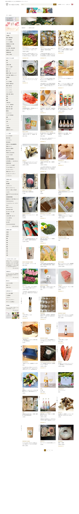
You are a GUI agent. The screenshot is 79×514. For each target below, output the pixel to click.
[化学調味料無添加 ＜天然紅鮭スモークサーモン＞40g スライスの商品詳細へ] (29, 101)
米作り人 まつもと (9, 207)
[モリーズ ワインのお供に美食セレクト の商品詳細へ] (47, 435)
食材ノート (8, 285)
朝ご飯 (7, 156)
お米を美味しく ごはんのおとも (12, 161)
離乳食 (7, 110)
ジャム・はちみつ (9, 91)
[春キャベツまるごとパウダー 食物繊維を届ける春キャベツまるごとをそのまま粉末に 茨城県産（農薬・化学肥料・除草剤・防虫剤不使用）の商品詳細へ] (65, 256)
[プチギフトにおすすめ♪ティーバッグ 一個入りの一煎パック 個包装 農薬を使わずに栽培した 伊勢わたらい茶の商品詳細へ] (29, 126)
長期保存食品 (8, 163)
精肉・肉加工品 (9, 85)
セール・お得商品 (9, 41)
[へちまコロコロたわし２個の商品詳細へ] (65, 231)
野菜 (7, 60)
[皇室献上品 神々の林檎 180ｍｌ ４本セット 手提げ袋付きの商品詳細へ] (65, 126)
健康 (7, 117)
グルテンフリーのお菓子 (10, 165)
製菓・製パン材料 (9, 108)
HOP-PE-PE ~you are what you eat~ (12, 194)
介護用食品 (8, 127)
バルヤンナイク (9, 185)
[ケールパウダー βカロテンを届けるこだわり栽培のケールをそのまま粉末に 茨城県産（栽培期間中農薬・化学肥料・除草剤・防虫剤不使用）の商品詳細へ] (29, 435)
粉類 (7, 98)
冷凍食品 (7, 77)
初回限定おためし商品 (10, 43)
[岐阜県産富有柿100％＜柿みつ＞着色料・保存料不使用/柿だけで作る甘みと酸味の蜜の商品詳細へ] (65, 101)
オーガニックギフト (9, 169)
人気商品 (7, 35)
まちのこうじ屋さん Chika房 (11, 189)
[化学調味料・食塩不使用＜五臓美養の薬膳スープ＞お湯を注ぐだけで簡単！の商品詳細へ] (47, 101)
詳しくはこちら (15, 268)
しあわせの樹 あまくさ (10, 215)
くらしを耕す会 (9, 217)
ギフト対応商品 (9, 39)
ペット (7, 123)
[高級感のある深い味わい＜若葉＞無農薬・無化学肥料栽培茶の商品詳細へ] (29, 406)
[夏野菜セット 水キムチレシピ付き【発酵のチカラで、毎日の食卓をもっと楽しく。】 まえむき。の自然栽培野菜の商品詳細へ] (29, 383)
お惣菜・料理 (8, 64)
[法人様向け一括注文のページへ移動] (12, 19)
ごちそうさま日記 (9, 283)
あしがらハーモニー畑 (10, 211)
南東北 (7, 236)
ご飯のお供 (8, 102)
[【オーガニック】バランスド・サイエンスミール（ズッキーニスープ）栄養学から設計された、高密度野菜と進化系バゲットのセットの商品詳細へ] (29, 72)
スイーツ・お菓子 (9, 66)
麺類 (7, 100)
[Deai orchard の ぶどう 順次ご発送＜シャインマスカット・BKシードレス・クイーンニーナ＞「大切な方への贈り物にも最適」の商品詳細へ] (29, 45)
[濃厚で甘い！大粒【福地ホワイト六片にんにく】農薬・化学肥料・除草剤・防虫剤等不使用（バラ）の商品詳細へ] (65, 42)
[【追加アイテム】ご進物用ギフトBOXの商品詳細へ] (29, 358)
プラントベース (9, 87)
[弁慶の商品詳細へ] (47, 184)
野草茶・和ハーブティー (10, 171)
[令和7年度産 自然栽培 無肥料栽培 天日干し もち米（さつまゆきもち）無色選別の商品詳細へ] (47, 308)
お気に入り (68, 4)
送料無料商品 (8, 46)
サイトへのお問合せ (10, 301)
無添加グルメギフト (9, 129)
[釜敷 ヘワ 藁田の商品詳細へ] (65, 436)
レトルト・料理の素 (9, 104)
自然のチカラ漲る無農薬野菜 (11, 144)
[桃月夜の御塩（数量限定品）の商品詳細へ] (29, 184)
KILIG (7, 205)
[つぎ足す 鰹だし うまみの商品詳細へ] (29, 308)
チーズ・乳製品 (9, 81)
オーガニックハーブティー (11, 173)
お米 (7, 62)
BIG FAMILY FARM (9, 209)
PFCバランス (8, 119)
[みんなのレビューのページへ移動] (12, 29)
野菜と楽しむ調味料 (9, 148)
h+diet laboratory (9, 201)
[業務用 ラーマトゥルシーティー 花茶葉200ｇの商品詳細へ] (29, 207)
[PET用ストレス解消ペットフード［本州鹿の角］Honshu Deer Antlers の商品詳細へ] (65, 406)
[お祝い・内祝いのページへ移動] (12, 24)
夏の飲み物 (8, 142)
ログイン (63, 4)
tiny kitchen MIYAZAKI (10, 224)
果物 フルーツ (8, 68)
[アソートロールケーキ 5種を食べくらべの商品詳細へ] (65, 74)
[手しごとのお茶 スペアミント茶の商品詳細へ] (29, 255)
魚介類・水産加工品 (9, 83)
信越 (7, 240)
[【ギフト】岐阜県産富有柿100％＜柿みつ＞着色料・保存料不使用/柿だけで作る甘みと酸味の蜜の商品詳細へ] (29, 231)
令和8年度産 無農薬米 (10, 158)
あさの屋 (7, 222)
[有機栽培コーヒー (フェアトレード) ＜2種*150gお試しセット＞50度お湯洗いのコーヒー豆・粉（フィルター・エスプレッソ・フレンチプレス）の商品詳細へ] (65, 207)
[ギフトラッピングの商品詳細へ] (65, 382)
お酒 (7, 121)
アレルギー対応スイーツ (10, 167)
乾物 (7, 96)
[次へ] (52, 450)
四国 (7, 250)
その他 (7, 125)
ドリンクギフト (9, 140)
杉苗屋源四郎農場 (9, 196)
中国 (7, 248)
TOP (7, 15)
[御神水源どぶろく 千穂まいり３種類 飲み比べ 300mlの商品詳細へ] (47, 409)
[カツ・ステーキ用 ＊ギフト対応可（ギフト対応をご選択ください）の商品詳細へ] (29, 282)
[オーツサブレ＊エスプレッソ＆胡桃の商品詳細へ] (47, 208)
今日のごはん (8, 287)
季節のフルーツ (9, 146)
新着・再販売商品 (9, 37)
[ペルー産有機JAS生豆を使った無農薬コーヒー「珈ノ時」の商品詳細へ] (47, 357)
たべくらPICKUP (9, 135)
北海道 (7, 232)
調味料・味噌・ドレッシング (11, 73)
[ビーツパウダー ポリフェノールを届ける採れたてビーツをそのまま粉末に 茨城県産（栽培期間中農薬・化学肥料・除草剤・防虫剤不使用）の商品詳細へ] (65, 307)
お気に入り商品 (9, 54)
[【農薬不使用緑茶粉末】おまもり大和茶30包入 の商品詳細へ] (65, 184)
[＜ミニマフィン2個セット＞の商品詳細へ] (65, 155)
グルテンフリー (9, 112)
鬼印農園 (7, 213)
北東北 (7, 234)
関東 (7, 238)
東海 (7, 242)
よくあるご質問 (10, 293)
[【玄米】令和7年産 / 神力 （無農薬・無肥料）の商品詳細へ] (47, 158)
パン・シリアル (9, 89)
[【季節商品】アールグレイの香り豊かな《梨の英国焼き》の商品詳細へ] (29, 332)
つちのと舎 (8, 220)
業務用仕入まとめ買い (10, 50)
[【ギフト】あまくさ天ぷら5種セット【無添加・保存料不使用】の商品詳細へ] (47, 45)
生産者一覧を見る (15, 226)
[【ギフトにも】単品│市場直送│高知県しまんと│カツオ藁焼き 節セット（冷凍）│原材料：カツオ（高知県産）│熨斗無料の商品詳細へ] (47, 74)
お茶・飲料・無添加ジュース (11, 75)
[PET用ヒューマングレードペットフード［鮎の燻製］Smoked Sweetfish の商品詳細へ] (29, 154)
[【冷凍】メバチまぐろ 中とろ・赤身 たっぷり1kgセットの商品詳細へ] (65, 280)
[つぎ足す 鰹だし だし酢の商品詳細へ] (65, 333)
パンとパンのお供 (9, 154)
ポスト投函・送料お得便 (10, 48)
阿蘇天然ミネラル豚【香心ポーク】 (12, 199)
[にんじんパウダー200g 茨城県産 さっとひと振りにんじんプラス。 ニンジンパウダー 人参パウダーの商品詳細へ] (47, 332)
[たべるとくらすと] (12, 4)
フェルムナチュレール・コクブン (12, 203)
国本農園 (7, 183)
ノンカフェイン (9, 175)
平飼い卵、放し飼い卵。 (10, 152)
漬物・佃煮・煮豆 (9, 106)
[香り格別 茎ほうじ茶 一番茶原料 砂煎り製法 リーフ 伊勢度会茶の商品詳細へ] (47, 128)
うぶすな (7, 191)
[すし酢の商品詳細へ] (47, 383)
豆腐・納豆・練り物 (9, 94)
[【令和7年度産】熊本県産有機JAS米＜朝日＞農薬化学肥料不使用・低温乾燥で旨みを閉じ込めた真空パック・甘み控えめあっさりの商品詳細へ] (47, 256)
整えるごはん (8, 150)
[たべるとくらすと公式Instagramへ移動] (12, 315)
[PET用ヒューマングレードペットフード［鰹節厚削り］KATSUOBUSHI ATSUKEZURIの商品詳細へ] (65, 356)
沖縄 (7, 255)
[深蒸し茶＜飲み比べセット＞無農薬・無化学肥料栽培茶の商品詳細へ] (47, 232)
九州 (7, 253)
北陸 (7, 244)
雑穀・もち (8, 70)
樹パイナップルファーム (10, 187)
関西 (7, 246)
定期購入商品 (8, 52)
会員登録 (59, 4)
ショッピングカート (10, 299)
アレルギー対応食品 (9, 115)
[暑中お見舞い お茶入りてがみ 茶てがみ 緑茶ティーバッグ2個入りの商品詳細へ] (47, 279)
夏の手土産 (8, 137)
